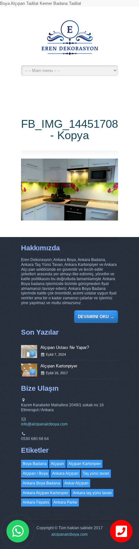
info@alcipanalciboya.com (44, 424)
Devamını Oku (96, 316)
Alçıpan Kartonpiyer (58, 366)
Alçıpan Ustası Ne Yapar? (64, 347)
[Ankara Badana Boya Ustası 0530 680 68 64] (69, 40)
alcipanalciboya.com (69, 534)
